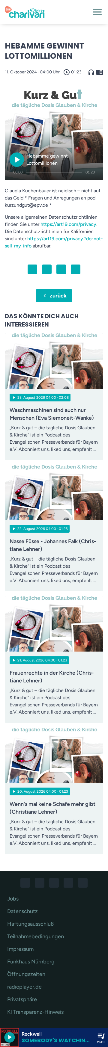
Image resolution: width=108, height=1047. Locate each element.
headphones (91, 72)
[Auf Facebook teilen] (32, 269)
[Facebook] (25, 883)
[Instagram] (39, 883)
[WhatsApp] (54, 883)
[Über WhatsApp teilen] (61, 269)
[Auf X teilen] (47, 269)
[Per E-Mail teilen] (75, 269)
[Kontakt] (83, 883)
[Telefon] (68, 883)
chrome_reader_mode (99, 72)
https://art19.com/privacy (68, 224)
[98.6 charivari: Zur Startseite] (47, 12)
